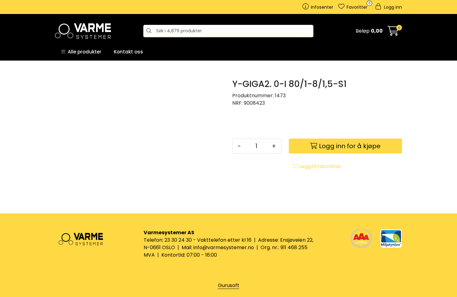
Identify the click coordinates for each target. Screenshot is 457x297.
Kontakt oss (128, 51)
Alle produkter (83, 51)
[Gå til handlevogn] (393, 32)
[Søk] (148, 31)
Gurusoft (228, 285)
